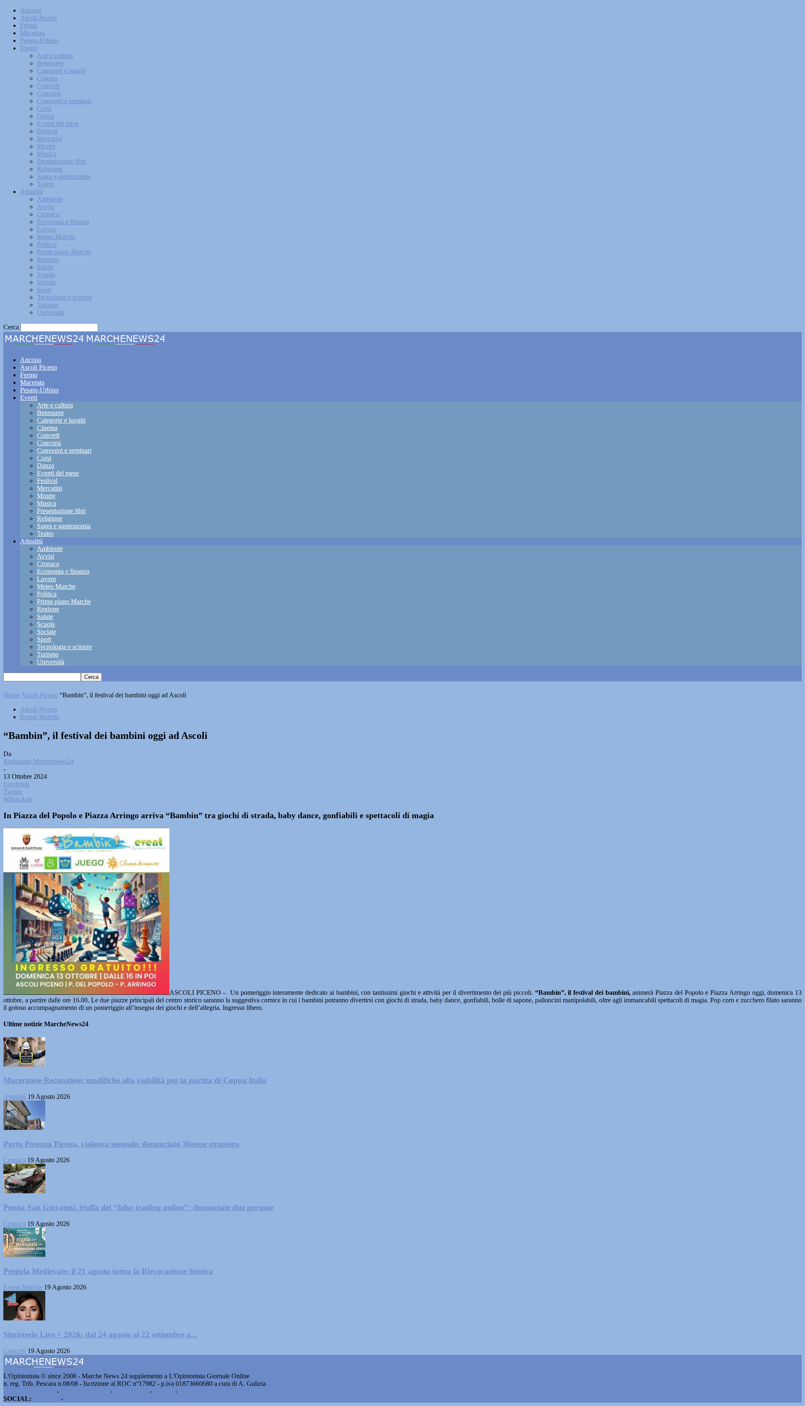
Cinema (47, 78)
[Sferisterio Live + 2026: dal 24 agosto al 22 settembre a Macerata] (24, 1318)
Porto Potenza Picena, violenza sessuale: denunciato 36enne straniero (121, 1144)
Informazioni (131, 1391)
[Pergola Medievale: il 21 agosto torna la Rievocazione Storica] (24, 1254)
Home (11, 695)
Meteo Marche (56, 236)
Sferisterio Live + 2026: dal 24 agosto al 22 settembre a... (100, 1334)
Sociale (46, 282)
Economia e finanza (63, 221)
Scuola (46, 274)
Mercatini (49, 138)
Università (50, 312)
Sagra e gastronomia (64, 176)
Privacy (163, 1391)
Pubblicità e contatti (29, 1391)
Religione (49, 168)
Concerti (48, 85)
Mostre (46, 146)
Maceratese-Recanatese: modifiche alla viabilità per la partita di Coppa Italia (135, 1080)
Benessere (50, 63)
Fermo (28, 25)
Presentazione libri (61, 161)
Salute (45, 267)
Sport (44, 289)
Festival (47, 131)
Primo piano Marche (64, 252)
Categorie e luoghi (61, 70)
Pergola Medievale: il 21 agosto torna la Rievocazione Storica (108, 1271)
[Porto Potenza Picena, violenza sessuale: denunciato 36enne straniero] (24, 1127)
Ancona (30, 10)
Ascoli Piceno (38, 17)
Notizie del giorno (85, 1391)
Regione (48, 259)
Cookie (188, 1391)
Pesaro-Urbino (39, 40)
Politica (47, 244)
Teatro (45, 184)
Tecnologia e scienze (64, 297)
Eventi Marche (39, 716)
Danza (45, 116)
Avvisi (45, 206)
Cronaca (48, 214)
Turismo (48, 304)
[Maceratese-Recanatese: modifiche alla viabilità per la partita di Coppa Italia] (24, 1064)
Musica (46, 153)
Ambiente (50, 199)
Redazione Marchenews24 (38, 761)
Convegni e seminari (64, 100)
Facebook (46, 1398)
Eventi (28, 48)
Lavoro (46, 229)
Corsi (44, 108)
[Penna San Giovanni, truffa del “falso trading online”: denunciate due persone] (24, 1191)
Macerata (32, 33)
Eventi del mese (58, 123)
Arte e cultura (55, 55)
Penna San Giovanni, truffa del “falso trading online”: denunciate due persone (138, 1207)
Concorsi (49, 93)
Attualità (31, 191)
